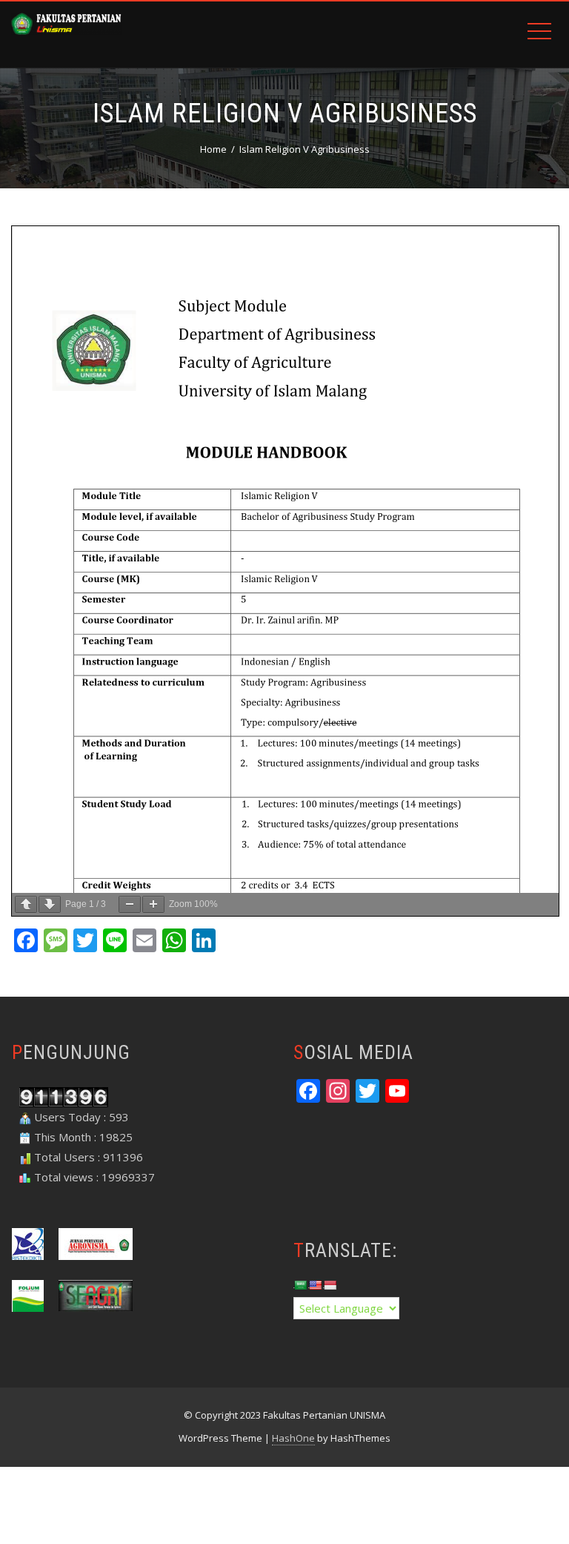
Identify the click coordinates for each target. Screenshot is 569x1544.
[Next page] (50, 904)
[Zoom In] (153, 904)
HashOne (293, 1438)
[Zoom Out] (130, 904)
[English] (315, 1285)
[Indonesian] (329, 1285)
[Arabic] (300, 1285)
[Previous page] (26, 904)
